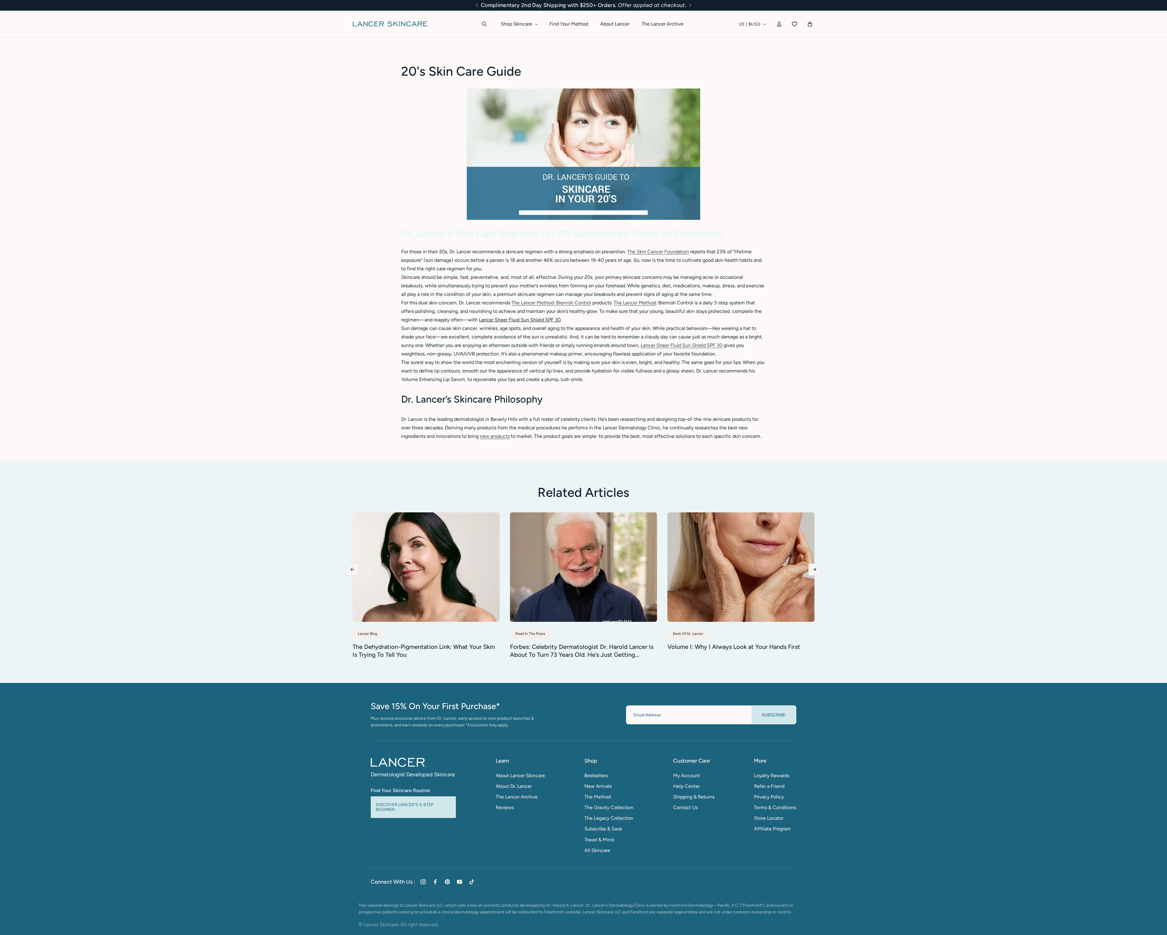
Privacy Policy (769, 797)
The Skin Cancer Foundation (658, 252)
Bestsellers (596, 775)
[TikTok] (472, 882)
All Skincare (597, 850)
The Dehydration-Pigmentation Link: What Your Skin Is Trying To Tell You (424, 650)
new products (495, 436)
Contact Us (685, 807)
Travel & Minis (599, 840)
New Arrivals (598, 786)
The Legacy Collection (608, 818)
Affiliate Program (772, 829)
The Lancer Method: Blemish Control (551, 303)
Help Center (686, 786)
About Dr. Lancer (514, 786)
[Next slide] (814, 569)
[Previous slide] (352, 569)
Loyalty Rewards (771, 775)
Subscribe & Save (603, 829)
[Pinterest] (447, 882)
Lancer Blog (367, 634)
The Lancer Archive (517, 797)
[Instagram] (423, 882)
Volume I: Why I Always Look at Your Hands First (733, 646)
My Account (686, 775)
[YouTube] (459, 882)
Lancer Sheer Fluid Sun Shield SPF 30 (681, 345)
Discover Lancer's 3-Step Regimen (404, 807)
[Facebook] (435, 882)
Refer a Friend (769, 786)
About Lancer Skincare (520, 775)
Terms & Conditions (775, 807)
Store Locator (768, 818)
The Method (597, 797)
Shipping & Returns (693, 797)
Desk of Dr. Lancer (688, 634)
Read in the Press (530, 634)
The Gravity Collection (608, 807)
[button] (477, 5)
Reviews (505, 807)
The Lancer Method (635, 303)
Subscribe (774, 714)
